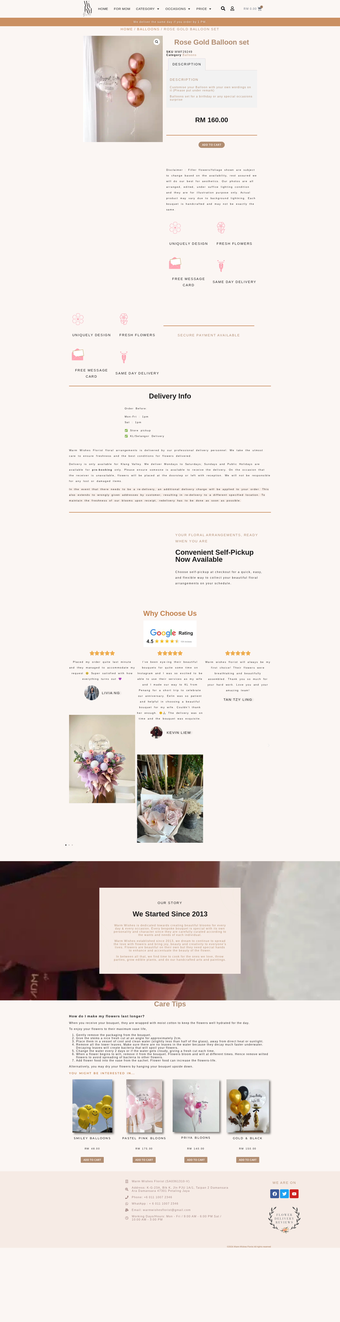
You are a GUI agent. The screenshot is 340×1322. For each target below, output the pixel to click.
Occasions (175, 9)
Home (103, 9)
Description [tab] (186, 64)
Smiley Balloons (92, 1138)
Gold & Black (248, 1138)
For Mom (122, 9)
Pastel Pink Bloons (144, 1138)
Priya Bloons (196, 1137)
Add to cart (211, 144)
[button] (157, 42)
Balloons (148, 29)
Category (145, 9)
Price (201, 9)
